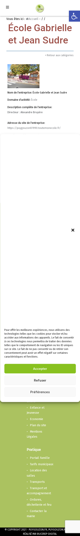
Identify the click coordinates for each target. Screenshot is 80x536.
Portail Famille (40, 458)
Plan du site (38, 425)
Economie (36, 419)
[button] (73, 230)
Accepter (40, 369)
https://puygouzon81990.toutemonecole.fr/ (34, 127)
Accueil (33, 19)
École (34, 99)
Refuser (40, 380)
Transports (37, 482)
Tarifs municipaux (41, 464)
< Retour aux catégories (59, 55)
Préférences (40, 392)
